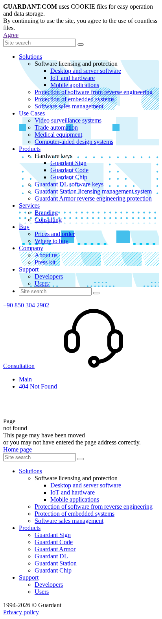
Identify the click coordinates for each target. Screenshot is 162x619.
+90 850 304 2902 (26, 305)
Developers (49, 276)
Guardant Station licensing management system (93, 191)
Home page (17, 449)
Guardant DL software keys (69, 184)
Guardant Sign (68, 163)
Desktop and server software (85, 70)
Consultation (19, 365)
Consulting (48, 219)
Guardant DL (51, 556)
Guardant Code (69, 170)
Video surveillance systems (68, 120)
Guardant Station (56, 563)
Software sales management (69, 106)
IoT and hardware (72, 77)
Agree (10, 35)
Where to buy (51, 241)
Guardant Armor (55, 549)
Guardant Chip (68, 177)
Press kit (45, 262)
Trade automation (56, 127)
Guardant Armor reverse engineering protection (93, 198)
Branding (46, 212)
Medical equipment (58, 134)
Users (42, 283)
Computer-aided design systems (74, 141)
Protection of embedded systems (74, 99)
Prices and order (55, 233)
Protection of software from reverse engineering (94, 92)
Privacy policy (21, 612)
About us (46, 255)
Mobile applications (74, 85)
